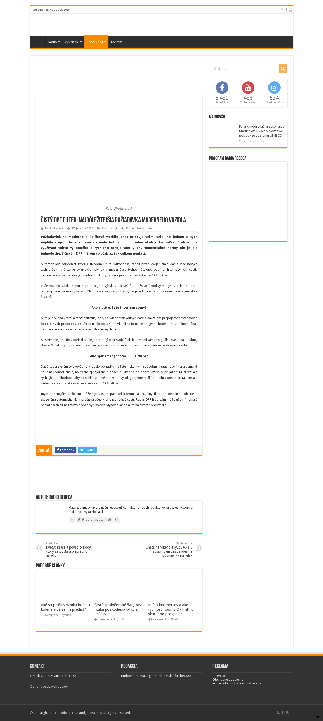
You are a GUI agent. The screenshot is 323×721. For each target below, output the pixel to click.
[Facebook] (286, 10)
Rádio (52, 42)
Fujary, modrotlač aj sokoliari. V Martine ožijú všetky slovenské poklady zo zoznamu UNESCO (261, 131)
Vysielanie (72, 42)
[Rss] (282, 10)
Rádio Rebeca (54, 228)
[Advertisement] (119, 78)
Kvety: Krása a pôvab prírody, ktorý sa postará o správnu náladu (69, 549)
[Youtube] (291, 10)
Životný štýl (95, 42)
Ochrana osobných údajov (49, 686)
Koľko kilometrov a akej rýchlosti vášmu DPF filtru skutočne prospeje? (170, 609)
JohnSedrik (93, 713)
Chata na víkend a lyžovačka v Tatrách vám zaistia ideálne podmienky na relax (169, 549)
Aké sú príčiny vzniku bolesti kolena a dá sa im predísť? (65, 607)
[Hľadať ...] (283, 68)
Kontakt (116, 42)
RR (38, 41)
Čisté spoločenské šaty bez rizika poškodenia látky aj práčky (118, 609)
